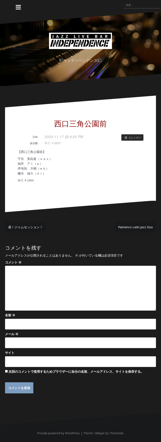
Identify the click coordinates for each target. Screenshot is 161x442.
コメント (13, 262)
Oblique (99, 433)
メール (11, 334)
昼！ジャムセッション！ (25, 227)
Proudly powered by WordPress (58, 433)
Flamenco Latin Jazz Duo (135, 227)
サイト (9, 352)
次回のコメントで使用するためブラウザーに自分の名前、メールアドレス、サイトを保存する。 (76, 371)
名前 (10, 315)
